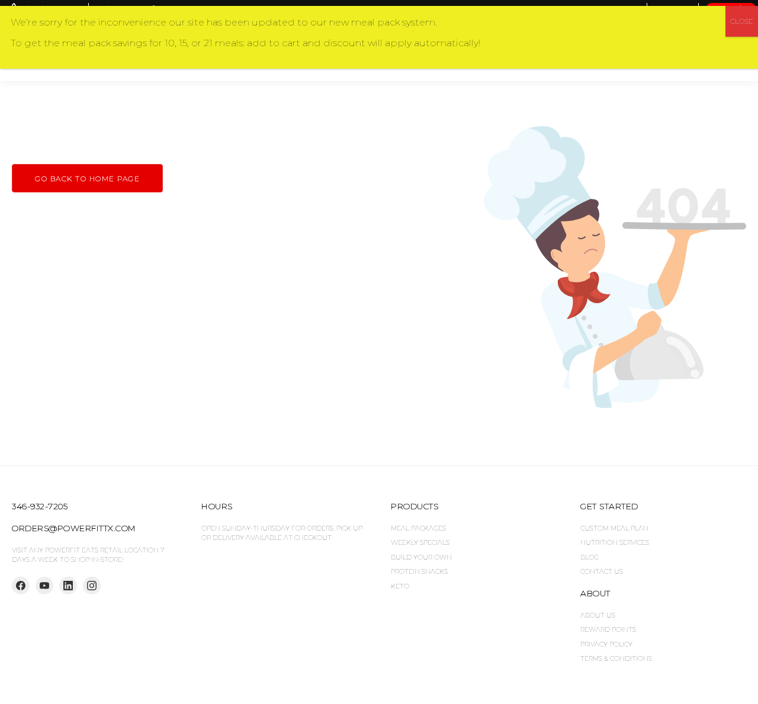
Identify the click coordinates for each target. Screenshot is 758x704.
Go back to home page (87, 178)
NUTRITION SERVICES (614, 542)
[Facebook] (21, 585)
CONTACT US (601, 571)
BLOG (589, 557)
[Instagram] (92, 585)
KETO (400, 586)
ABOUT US (597, 615)
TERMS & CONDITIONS (616, 658)
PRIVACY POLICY (606, 644)
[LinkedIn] (68, 585)
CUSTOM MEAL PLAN (614, 528)
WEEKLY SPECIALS (420, 542)
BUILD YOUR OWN (421, 557)
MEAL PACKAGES (418, 528)
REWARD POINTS (608, 629)
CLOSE (741, 21)
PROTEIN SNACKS (419, 571)
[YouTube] (44, 585)
